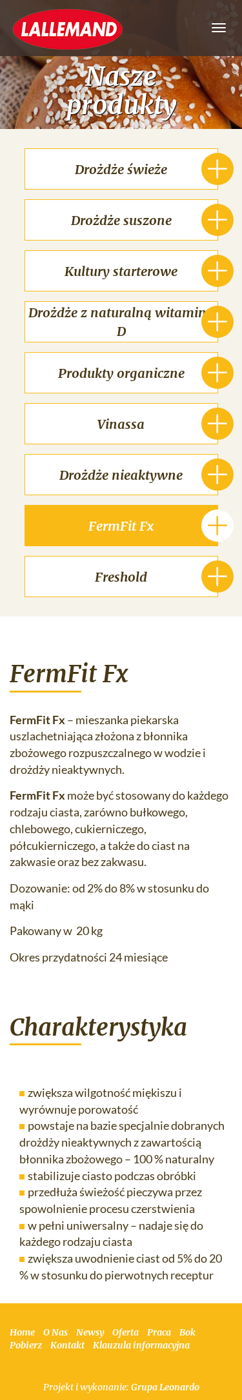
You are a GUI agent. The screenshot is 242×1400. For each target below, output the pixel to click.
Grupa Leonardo (165, 1387)
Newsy (90, 1332)
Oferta (125, 1332)
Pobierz (26, 1345)
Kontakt (67, 1345)
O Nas (55, 1332)
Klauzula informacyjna (141, 1345)
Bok (187, 1332)
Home (22, 1332)
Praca (159, 1332)
